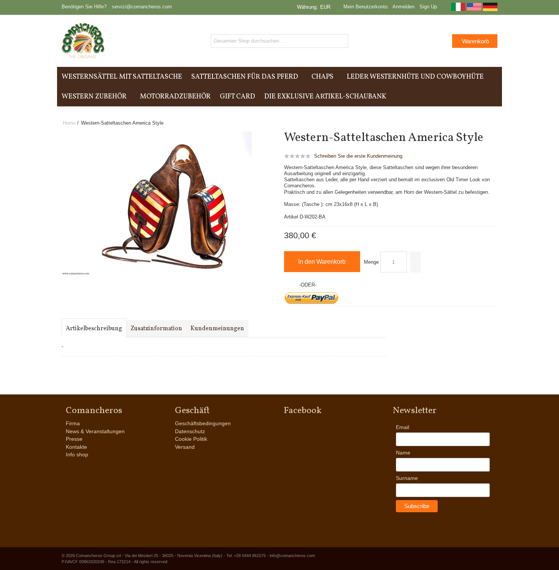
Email (402, 427)
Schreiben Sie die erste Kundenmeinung (358, 156)
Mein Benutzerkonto (365, 7)
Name (403, 453)
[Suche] (341, 41)
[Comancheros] (83, 40)
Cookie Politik (191, 439)
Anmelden (403, 7)
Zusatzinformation (156, 329)
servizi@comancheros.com (142, 7)
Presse (74, 439)
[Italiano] (458, 9)
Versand (185, 447)
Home (69, 123)
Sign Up (428, 7)
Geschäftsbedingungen (203, 423)
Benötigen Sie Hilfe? (84, 7)
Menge (371, 262)
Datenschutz (190, 431)
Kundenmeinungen (217, 329)
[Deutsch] (490, 9)
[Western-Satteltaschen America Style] (157, 135)
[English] (474, 9)
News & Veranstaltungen (95, 431)
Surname (407, 478)
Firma (73, 423)
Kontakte (76, 447)
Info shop (77, 454)
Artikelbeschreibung (94, 329)
